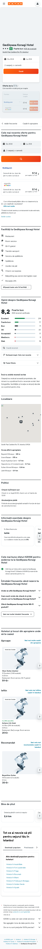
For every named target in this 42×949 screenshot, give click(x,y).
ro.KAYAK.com (8, 939)
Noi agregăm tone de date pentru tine (19, 923)
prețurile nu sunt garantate (21, 912)
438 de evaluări (30, 48)
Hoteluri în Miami (12, 877)
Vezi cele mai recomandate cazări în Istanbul (32, 744)
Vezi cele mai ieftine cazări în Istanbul (33, 691)
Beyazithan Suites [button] (9, 775)
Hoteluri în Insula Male (14, 864)
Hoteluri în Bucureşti (13, 874)
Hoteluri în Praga (12, 871)
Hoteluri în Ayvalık (12, 887)
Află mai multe (9, 206)
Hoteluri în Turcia (9, 941)
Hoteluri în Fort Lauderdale (16, 868)
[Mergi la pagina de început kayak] (15, 3)
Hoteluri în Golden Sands (15, 884)
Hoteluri (18, 939)
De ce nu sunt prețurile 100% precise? (19, 927)
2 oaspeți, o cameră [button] (13, 65)
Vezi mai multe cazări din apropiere (32, 641)
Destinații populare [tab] (12, 847)
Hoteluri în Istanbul (12, 944)
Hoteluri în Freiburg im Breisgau (17, 881)
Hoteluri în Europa (29, 939)
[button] (4, 3)
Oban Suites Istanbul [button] (10, 671)
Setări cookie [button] (6, 217)
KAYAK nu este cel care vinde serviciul (19, 919)
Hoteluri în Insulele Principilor (26, 941)
